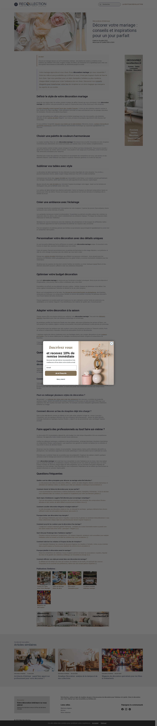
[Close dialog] (111, 343)
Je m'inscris (60, 373)
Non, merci (61, 379)
